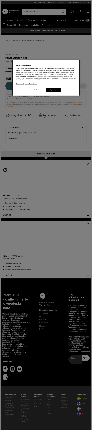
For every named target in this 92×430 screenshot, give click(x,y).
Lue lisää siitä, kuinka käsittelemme (26, 83)
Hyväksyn (53, 90)
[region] (46, 78)
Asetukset (37, 90)
